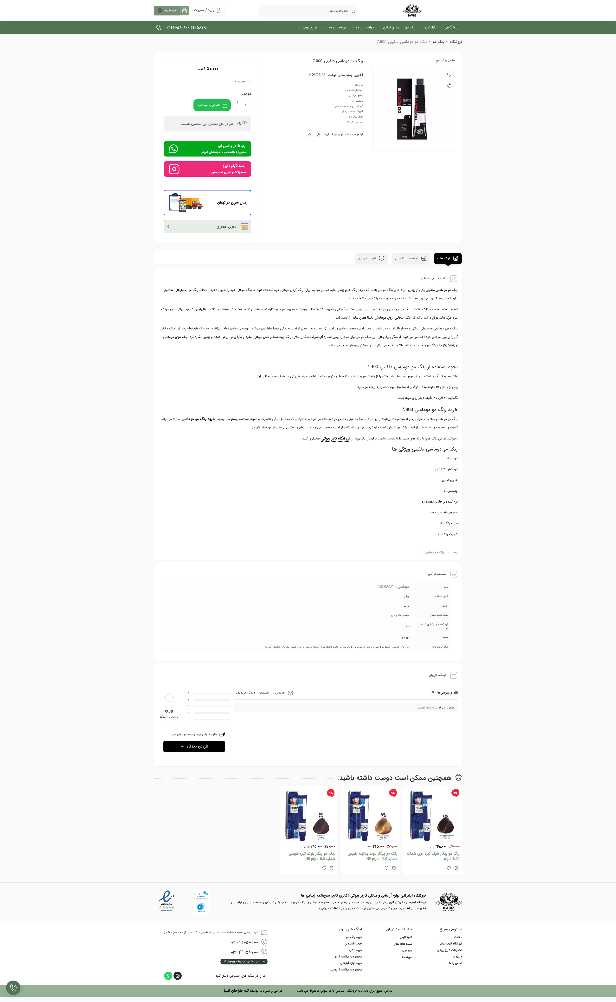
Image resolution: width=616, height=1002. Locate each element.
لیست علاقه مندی (402, 944)
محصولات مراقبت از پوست (346, 970)
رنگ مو (438, 42)
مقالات (458, 937)
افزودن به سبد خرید (208, 105)
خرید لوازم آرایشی (351, 963)
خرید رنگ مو (354, 937)
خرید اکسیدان (353, 944)
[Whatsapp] (168, 976)
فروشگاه (456, 42)
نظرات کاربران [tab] (367, 258)
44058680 (244, 942)
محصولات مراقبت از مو (348, 957)
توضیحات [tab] (444, 258)
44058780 (244, 952)
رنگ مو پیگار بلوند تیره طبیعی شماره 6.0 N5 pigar (312, 856)
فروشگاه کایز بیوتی (335, 438)
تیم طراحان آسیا (236, 991)
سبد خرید (407, 951)
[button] (456, 868)
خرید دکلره (355, 950)
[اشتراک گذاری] (449, 85)
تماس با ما (455, 963)
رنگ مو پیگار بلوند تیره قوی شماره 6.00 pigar (433, 856)
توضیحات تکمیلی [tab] (407, 258)
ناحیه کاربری (405, 937)
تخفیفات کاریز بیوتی (449, 950)
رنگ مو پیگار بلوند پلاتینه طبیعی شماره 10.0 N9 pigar (372, 856)
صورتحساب (406, 958)
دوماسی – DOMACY (394, 587)
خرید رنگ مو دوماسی (198, 419)
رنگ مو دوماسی (434, 552)
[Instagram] (177, 976)
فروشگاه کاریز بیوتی (450, 944)
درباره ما (457, 957)
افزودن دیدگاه (197, 746)
